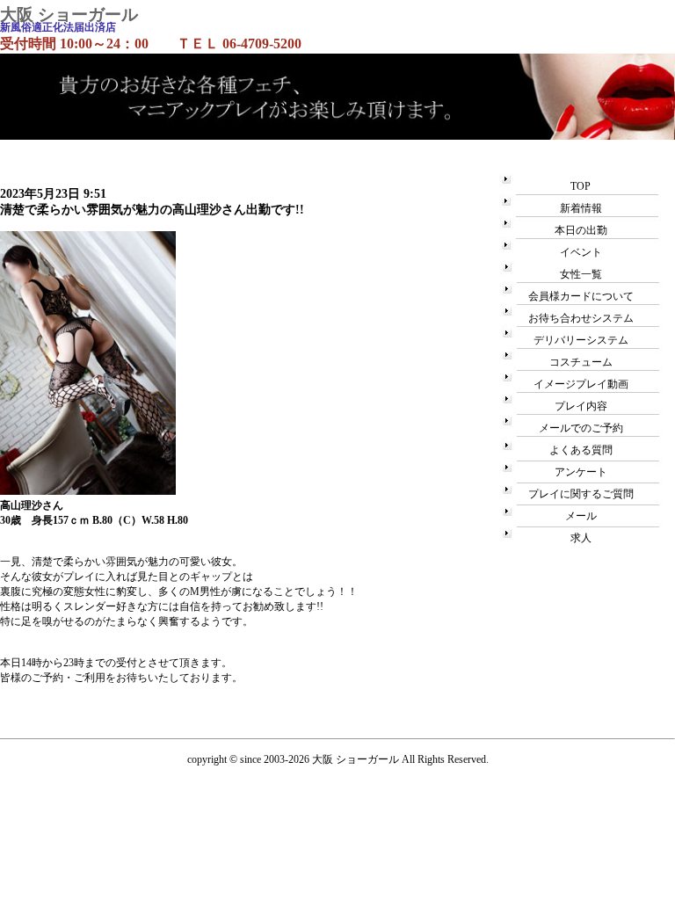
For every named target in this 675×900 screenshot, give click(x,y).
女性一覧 (581, 274)
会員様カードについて (581, 296)
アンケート (581, 472)
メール (581, 516)
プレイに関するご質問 (581, 494)
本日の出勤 (581, 230)
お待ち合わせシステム (581, 318)
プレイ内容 (581, 406)
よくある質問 (581, 450)
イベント (581, 252)
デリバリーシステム (580, 340)
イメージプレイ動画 (580, 384)
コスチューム (581, 362)
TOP (580, 186)
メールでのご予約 (581, 428)
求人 (581, 538)
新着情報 (581, 208)
